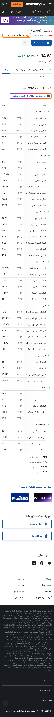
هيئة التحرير (20, 597)
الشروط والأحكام (46, 680)
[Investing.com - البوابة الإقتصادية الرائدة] (36, 4)
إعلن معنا (21, 585)
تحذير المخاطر (47, 700)
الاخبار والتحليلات (22, 69)
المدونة (49, 578)
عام (50, 69)
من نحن (21, 578)
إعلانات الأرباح (39, 77)
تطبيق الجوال (46, 585)
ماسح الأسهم (37, 12)
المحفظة (48, 591)
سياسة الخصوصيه (46, 690)
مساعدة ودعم (19, 591)
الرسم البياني (39, 69)
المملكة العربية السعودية (18, 12)
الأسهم (48, 12)
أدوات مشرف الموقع (44, 597)
